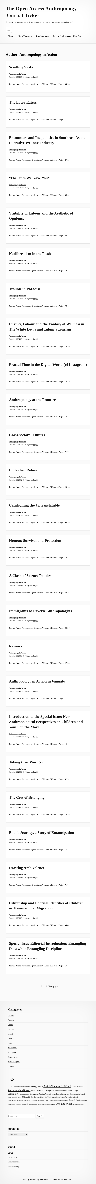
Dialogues (34, 1094)
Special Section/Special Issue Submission (44, 1104)
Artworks (39, 1090)
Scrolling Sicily (21, 67)
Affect (24, 1086)
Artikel (33, 1091)
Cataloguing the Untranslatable (34, 505)
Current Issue (13, 1094)
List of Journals (25, 36)
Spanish (11, 1066)
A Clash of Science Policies (30, 576)
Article (40, 1086)
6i (8, 1086)
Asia (44, 1090)
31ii (10, 1086)
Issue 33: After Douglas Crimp (50, 1097)
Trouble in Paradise (25, 289)
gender (77, 1094)
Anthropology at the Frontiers (33, 400)
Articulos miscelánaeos (19, 1090)
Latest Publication (66, 1097)
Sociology (18, 1104)
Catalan (11, 1016)
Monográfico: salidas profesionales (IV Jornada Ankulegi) (26, 1100)
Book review (55, 1090)
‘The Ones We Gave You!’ (29, 178)
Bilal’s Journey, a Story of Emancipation (41, 832)
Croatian (11, 1020)
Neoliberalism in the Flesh (30, 254)
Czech (10, 1025)
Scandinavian (13, 1057)
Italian (10, 1043)
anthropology (31, 1086)
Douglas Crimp (44, 1094)
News (47, 1100)
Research (72, 1100)
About (10, 36)
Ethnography (65, 1094)
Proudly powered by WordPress (35, 1179)
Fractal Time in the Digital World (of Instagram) (48, 364)
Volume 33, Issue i (78, 1104)
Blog (48, 1091)
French (10, 1034)
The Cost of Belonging (26, 797)
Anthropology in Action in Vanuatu (37, 681)
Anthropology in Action (17, 74)
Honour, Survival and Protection (35, 540)
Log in (10, 1153)
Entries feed (12, 1157)
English (35, 77)
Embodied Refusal (24, 470)
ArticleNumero (51, 1086)
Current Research (24, 1094)
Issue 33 (21, 1097)
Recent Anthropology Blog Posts (67, 36)
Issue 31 (14, 1097)
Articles (65, 1086)
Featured (72, 1094)
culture (80, 1090)
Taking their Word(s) (26, 762)
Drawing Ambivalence (26, 868)
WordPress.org (13, 1166)
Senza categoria (14, 1062)
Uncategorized (64, 1103)
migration (76, 1097)
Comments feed (14, 1162)
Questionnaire (54, 1100)
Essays (59, 1094)
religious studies (63, 1100)
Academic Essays (17, 1086)
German (11, 1039)
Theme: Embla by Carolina (62, 1179)
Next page (52, 986)
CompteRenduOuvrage (69, 1091)
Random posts (42, 36)
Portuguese (12, 1052)
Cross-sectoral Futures (27, 435)
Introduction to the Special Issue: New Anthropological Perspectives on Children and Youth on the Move (46, 721)
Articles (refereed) (77, 1086)
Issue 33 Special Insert (32, 1097)
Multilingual (12, 1048)
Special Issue (27, 1104)
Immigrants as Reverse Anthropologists (40, 611)
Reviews (15, 646)
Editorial (53, 1094)
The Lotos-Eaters (23, 102)
